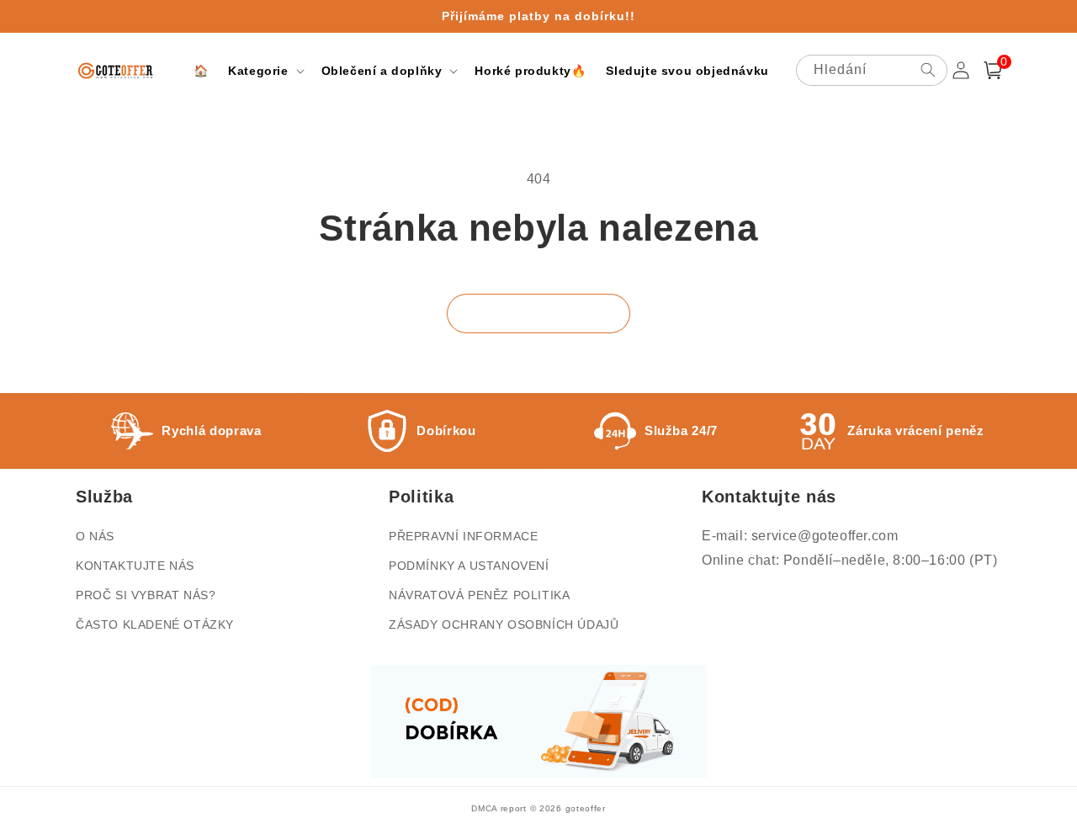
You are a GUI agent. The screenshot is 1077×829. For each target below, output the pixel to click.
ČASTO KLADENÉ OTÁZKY (155, 624)
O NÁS (95, 536)
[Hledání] (928, 70)
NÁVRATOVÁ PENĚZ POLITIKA (479, 595)
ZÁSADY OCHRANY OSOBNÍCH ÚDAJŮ (503, 624)
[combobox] (872, 70)
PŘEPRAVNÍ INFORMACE (463, 536)
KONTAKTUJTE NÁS (135, 565)
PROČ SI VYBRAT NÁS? (145, 595)
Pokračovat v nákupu (538, 313)
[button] (264, 70)
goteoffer (585, 808)
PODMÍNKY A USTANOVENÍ (469, 565)
